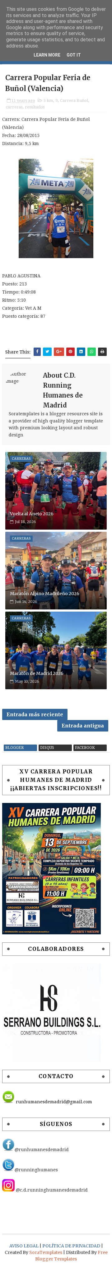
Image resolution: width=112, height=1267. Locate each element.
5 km (48, 100)
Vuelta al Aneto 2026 (32, 514)
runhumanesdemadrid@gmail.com (53, 1101)
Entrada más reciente (35, 714)
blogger (14, 747)
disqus (47, 747)
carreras (14, 107)
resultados (34, 107)
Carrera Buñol (74, 100)
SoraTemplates (45, 1252)
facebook (85, 747)
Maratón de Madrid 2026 (36, 673)
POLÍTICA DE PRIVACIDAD (71, 1246)
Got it (74, 54)
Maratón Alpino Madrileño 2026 (44, 593)
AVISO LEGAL (24, 1246)
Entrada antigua (83, 725)
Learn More (47, 54)
